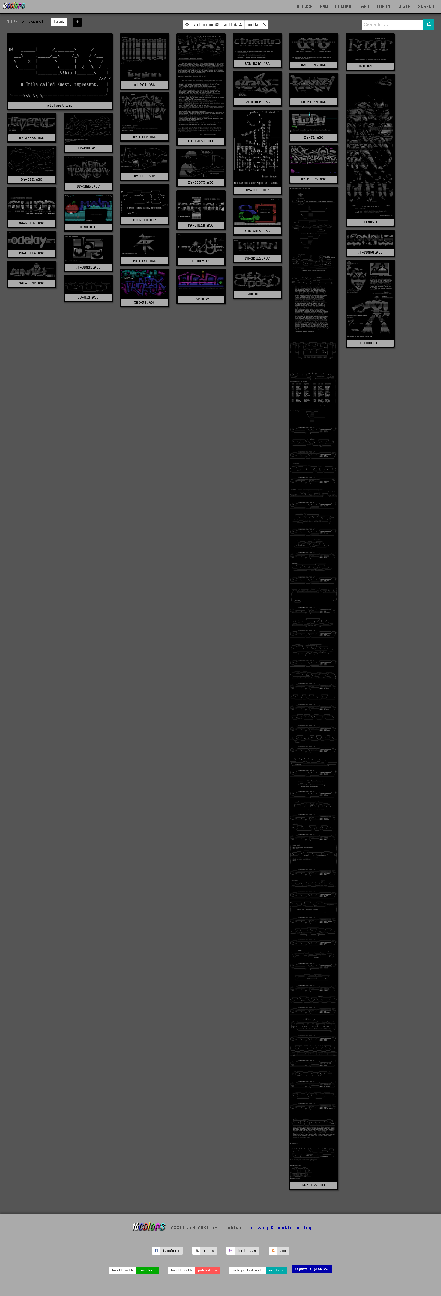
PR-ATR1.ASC (144, 261)
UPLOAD (343, 6)
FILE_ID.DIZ (144, 220)
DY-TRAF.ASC (88, 186)
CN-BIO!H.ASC (313, 102)
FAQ (324, 6)
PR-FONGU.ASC (370, 252)
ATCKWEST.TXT (201, 141)
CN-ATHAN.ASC (257, 102)
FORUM (383, 6)
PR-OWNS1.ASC (88, 267)
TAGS (364, 6)
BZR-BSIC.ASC (257, 64)
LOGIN (404, 6)
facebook (171, 1251)
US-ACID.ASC (201, 299)
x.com (208, 1251)
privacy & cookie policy (281, 1227)
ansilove (147, 1270)
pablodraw (207, 1270)
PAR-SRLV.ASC (257, 231)
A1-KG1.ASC (144, 85)
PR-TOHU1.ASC (370, 343)
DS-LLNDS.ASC (370, 222)
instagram (246, 1251)
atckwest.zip (60, 105)
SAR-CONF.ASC (31, 283)
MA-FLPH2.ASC (31, 223)
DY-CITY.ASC (144, 137)
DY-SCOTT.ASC (201, 183)
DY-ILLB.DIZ (257, 190)
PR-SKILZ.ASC (257, 258)
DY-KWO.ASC (88, 148)
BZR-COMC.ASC (313, 65)
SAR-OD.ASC (257, 294)
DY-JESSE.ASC (31, 138)
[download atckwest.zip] (77, 22)
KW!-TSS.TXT (314, 1185)
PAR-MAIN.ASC (88, 227)
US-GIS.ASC (88, 297)
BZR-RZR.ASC (370, 66)
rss (283, 1251)
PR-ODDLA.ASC (31, 253)
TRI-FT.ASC (144, 303)
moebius (276, 1270)
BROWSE (305, 6)
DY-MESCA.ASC (313, 179)
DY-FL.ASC (313, 138)
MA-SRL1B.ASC (201, 225)
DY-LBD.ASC (144, 176)
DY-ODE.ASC (31, 180)
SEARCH (426, 6)
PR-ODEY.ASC (201, 261)
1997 (12, 21)
